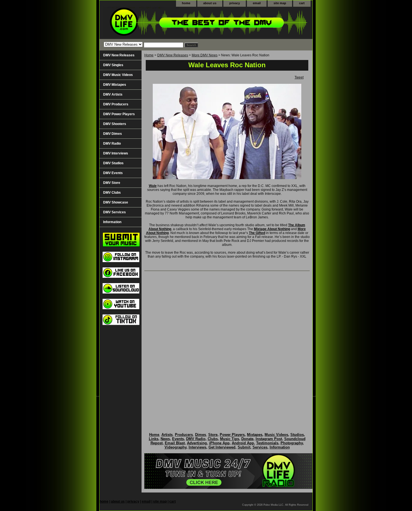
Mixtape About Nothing (272, 229)
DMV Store (111, 183)
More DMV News (204, 55)
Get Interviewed (222, 447)
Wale (153, 186)
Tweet (299, 77)
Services (260, 447)
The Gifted (257, 233)
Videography (175, 447)
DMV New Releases (172, 55)
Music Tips (229, 439)
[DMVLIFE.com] (169, 23)
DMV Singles (113, 65)
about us (209, 3)
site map (280, 3)
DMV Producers (115, 104)
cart (302, 3)
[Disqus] (227, 346)
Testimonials (267, 443)
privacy (234, 3)
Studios (297, 435)
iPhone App (219, 443)
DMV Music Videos (118, 75)
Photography (292, 443)
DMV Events (113, 173)
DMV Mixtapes (114, 85)
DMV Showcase (115, 202)
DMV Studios (113, 163)
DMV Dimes (112, 134)
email (257, 3)
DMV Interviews (115, 153)
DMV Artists (112, 94)
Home (149, 55)
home (186, 3)
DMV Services (114, 212)
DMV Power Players (119, 114)
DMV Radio (112, 143)
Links (153, 439)
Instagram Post (269, 439)
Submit (244, 447)
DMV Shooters (114, 124)
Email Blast (175, 443)
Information (112, 222)
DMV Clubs (112, 193)
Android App (243, 443)
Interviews (197, 447)
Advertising (197, 443)
